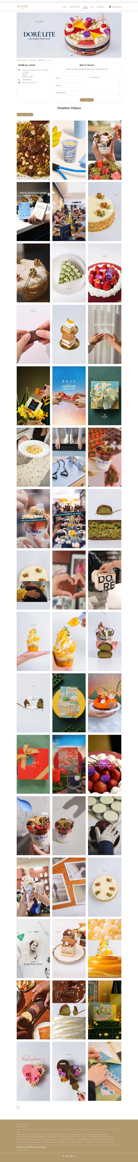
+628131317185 (26, 79)
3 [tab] (72, 55)
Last (18, 1108)
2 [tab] (69, 55)
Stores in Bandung (22, 1149)
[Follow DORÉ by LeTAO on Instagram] (66, 1156)
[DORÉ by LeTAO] (23, 7)
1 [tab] (66, 55)
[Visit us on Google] (69, 1156)
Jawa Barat (32, 60)
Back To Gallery (25, 115)
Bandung (41, 60)
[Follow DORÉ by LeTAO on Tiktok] (74, 1156)
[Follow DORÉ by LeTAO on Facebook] (63, 1156)
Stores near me (22, 60)
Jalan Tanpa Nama (22, 1126)
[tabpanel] (69, 35)
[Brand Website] (71, 1156)
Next (18, 1106)
